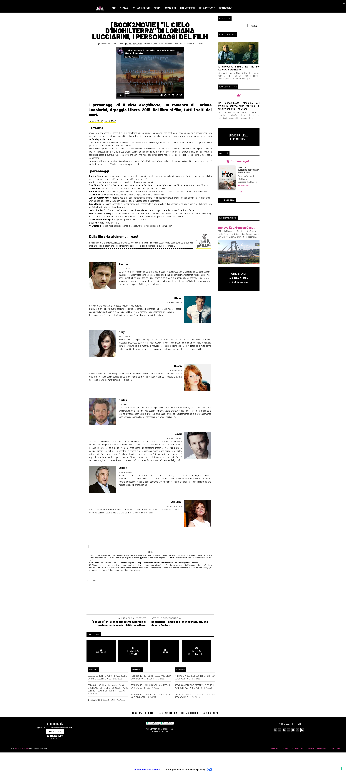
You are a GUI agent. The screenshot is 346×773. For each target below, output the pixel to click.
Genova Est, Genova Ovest (236, 227)
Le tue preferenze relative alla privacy (185, 769)
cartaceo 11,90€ (96, 121)
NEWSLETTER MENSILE (196, 555)
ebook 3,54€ (110, 121)
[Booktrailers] (203, 241)
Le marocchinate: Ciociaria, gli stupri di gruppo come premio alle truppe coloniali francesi (239, 106)
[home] (101, 8)
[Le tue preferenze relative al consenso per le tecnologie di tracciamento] (341, 768)
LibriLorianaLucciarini (187, 44)
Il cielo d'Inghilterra (171, 44)
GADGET (172, 558)
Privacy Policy (154, 723)
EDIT (201, 44)
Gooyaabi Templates (22, 748)
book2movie (158, 44)
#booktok (149, 44)
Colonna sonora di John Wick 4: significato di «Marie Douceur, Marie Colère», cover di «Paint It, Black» (108, 688)
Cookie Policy (168, 723)
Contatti (285, 748)
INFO (240, 191)
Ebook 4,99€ (244, 185)
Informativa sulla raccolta (147, 769)
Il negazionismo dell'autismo (101, 700)
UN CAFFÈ (144, 558)
